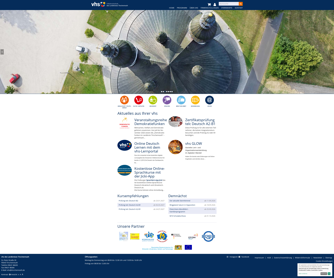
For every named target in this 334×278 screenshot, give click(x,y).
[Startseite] (109, 3)
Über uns (194, 8)
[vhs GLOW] (175, 147)
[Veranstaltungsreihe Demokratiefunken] (124, 123)
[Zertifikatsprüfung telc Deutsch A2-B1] (175, 121)
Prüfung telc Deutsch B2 (128, 201)
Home (171, 8)
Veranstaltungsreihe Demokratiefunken (150, 121)
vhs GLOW (193, 143)
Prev (2, 52)
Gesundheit (152, 106)
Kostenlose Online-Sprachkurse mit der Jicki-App (149, 172)
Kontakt (239, 8)
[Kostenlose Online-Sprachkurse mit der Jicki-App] (124, 170)
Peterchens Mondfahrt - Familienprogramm (179, 210)
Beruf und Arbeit (181, 106)
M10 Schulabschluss (178, 216)
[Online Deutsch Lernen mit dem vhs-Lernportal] (124, 145)
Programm (182, 8)
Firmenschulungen (210, 8)
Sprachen (167, 106)
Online (209, 106)
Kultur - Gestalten (138, 106)
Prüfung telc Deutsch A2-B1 (130, 205)
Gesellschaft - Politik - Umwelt (124, 107)
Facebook (245, 257)
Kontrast (5, 274)
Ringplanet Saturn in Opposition (182, 205)
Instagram (234, 257)
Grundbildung (195, 106)
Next (332, 52)
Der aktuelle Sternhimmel (180, 201)
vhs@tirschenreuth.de (16, 270)
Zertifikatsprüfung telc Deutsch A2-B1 (200, 121)
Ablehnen (324, 273)
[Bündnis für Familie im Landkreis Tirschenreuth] (162, 236)
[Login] (215, 4)
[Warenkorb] (209, 4)
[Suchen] (241, 4)
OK (329, 273)
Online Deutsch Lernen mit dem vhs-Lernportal (147, 147)
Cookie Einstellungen (324, 261)
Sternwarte (226, 8)
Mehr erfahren (303, 273)
